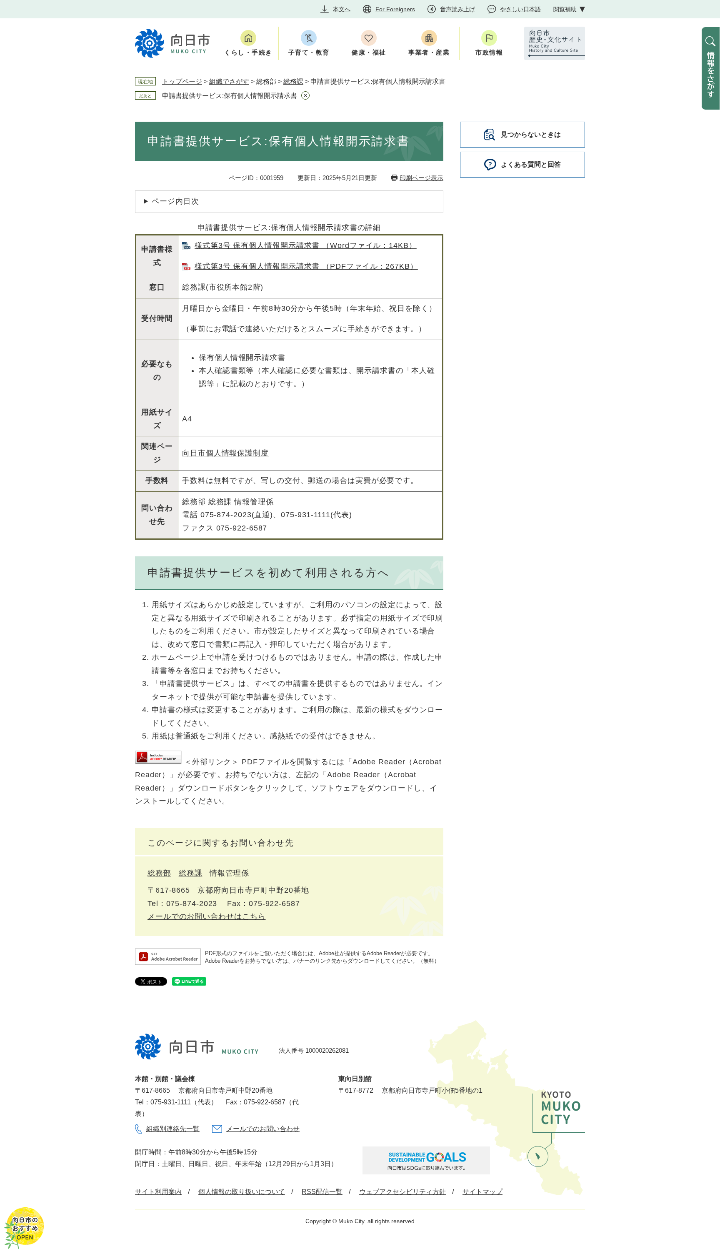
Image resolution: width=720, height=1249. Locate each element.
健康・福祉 (369, 52)
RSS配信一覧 (322, 1191)
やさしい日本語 (520, 9)
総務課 (293, 81)
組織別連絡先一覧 (173, 1128)
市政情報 (489, 52)
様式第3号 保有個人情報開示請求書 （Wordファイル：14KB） (306, 245)
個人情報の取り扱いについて (241, 1191)
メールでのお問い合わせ (263, 1128)
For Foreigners (395, 9)
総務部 (159, 873)
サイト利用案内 (158, 1191)
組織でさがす (229, 81)
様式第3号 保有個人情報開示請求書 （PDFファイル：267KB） (306, 266)
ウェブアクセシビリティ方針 (402, 1191)
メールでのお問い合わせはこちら (207, 916)
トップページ (182, 81)
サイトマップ (482, 1191)
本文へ (341, 9)
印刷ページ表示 (421, 177)
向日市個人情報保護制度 (225, 453)
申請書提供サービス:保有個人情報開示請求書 (229, 95)
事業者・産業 (429, 52)
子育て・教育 (309, 52)
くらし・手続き (248, 52)
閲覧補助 (565, 9)
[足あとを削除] (305, 95)
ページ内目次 (175, 201)
